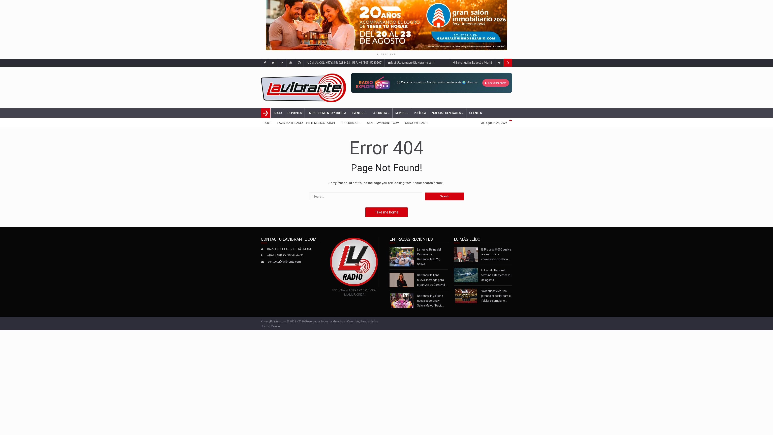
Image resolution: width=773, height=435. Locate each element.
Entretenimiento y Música (327, 113)
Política (420, 113)
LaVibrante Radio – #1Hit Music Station (306, 122)
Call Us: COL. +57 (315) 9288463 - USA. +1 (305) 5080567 (345, 62)
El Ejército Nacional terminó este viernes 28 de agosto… (496, 275)
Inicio (278, 113)
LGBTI (267, 122)
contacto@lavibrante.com (284, 261)
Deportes (295, 113)
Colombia (380, 113)
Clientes (475, 113)
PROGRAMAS (350, 122)
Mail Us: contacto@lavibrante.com (412, 62)
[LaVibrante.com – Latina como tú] (304, 87)
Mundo (400, 113)
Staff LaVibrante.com (383, 122)
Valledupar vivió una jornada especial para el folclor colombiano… (496, 295)
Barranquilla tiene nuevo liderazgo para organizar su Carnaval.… (432, 279)
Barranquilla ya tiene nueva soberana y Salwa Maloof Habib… (430, 300)
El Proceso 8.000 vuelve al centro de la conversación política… (496, 254)
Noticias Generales (446, 113)
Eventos (358, 113)
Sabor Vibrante (417, 122)
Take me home (386, 212)
